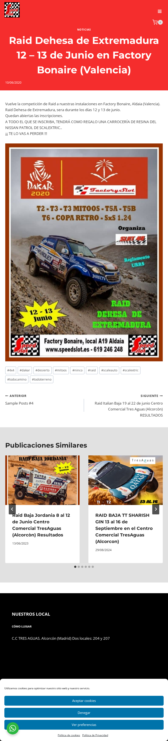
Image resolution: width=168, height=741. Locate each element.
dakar (25, 370)
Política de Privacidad (95, 735)
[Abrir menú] (160, 10)
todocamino (16, 379)
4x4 (10, 370)
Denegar (84, 712)
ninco (77, 370)
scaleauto (109, 370)
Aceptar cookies (84, 700)
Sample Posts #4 (19, 400)
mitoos (61, 370)
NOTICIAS (84, 29)
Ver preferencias (84, 724)
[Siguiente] (155, 509)
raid (92, 370)
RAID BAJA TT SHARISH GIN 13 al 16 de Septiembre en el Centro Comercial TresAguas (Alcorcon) (124, 528)
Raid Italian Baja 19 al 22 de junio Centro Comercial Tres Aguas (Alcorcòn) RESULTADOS (129, 406)
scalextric (130, 370)
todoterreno (41, 379)
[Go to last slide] (12, 509)
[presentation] (42, 480)
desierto (42, 370)
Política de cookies (69, 735)
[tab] (75, 567)
